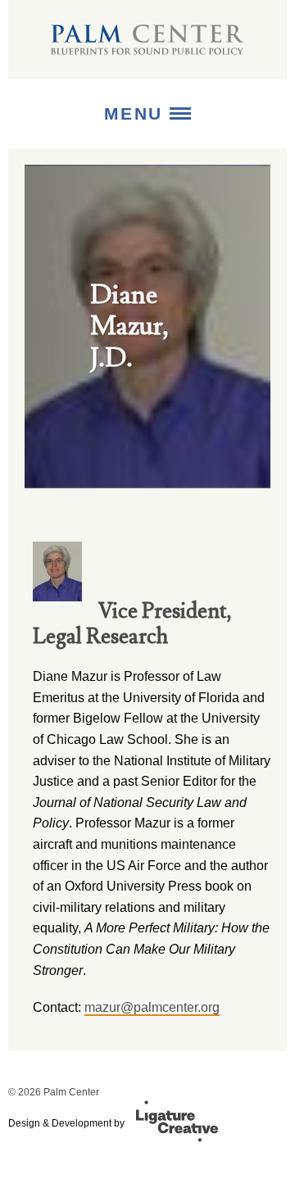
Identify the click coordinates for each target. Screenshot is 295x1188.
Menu (137, 113)
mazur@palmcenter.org (152, 1007)
